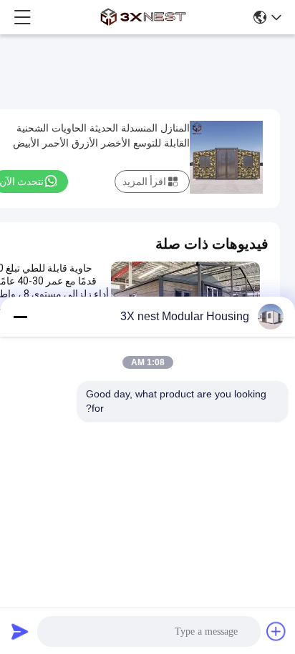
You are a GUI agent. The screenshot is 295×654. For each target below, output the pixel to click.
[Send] (20, 631)
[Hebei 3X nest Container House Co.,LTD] (143, 17)
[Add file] (276, 631)
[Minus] (20, 316)
